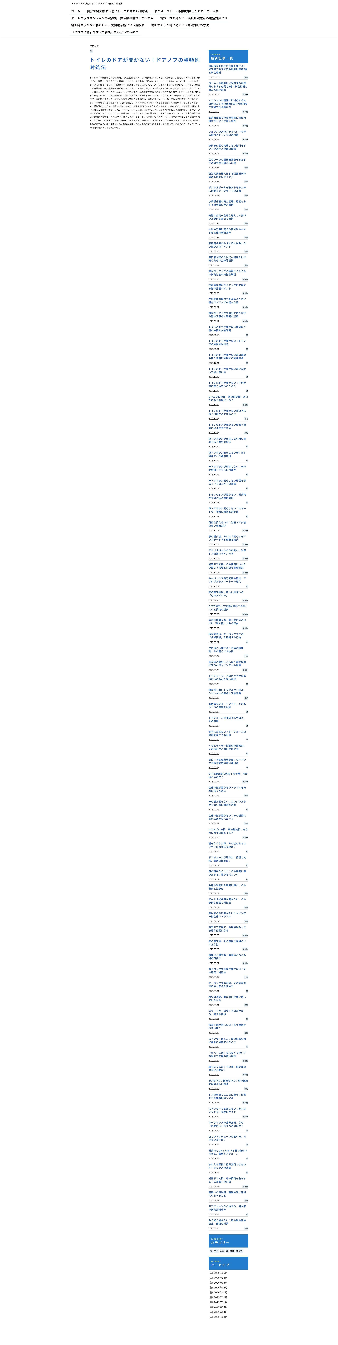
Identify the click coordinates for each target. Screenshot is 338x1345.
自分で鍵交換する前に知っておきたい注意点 (117, 11)
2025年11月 (220, 1302)
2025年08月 (220, 1316)
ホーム (75, 11)
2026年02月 (220, 1287)
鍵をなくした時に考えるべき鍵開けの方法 (180, 25)
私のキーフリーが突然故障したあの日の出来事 (187, 11)
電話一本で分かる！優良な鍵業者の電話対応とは (193, 18)
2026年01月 (220, 1292)
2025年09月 (220, 1312)
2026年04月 (220, 1277)
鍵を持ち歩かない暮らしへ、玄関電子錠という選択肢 (107, 25)
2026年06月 (220, 1272)
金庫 (232, 1250)
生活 (216, 1250)
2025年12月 (220, 1297)
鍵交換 (239, 1250)
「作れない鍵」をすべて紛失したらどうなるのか (104, 32)
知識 (222, 1250)
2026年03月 (220, 1282)
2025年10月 (220, 1307)
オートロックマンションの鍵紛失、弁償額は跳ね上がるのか (112, 18)
